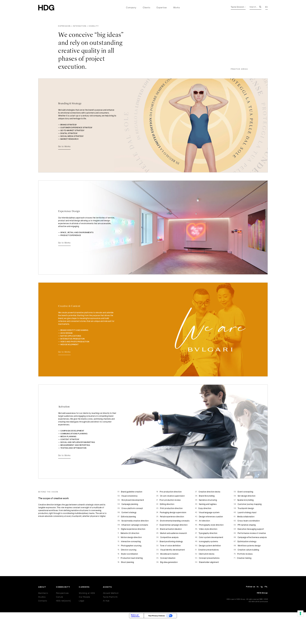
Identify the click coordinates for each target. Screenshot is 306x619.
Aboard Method (110, 593)
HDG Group (262, 593)
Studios (42, 597)
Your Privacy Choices (156, 616)
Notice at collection (135, 615)
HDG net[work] (63, 600)
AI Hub (106, 600)
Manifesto (43, 593)
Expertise (162, 7)
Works (176, 7)
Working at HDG (87, 593)
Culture (59, 597)
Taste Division (237, 7)
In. (258, 587)
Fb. (266, 587)
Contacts (42, 600)
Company (131, 7)
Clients (146, 7)
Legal (81, 600)
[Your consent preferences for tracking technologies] (300, 613)
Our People (84, 597)
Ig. (262, 587)
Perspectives (62, 593)
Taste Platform (110, 597)
